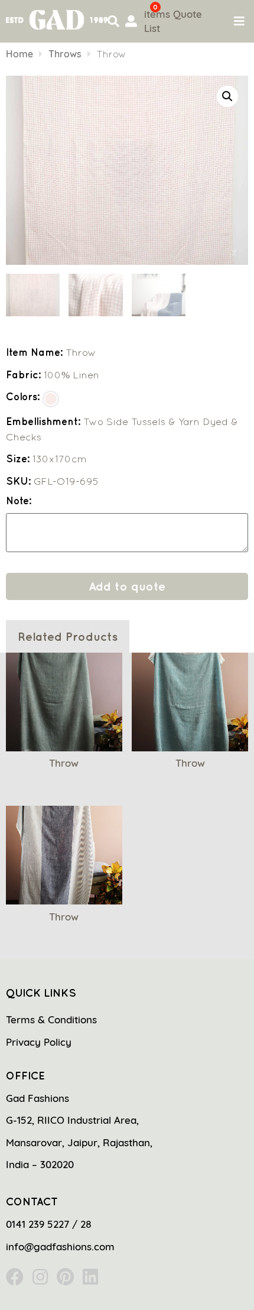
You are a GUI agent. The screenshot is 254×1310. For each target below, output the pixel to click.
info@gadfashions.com (60, 1246)
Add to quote (127, 586)
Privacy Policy (38, 1042)
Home (19, 54)
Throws (65, 54)
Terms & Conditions (51, 1019)
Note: (18, 501)
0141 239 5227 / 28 (49, 1224)
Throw (64, 763)
